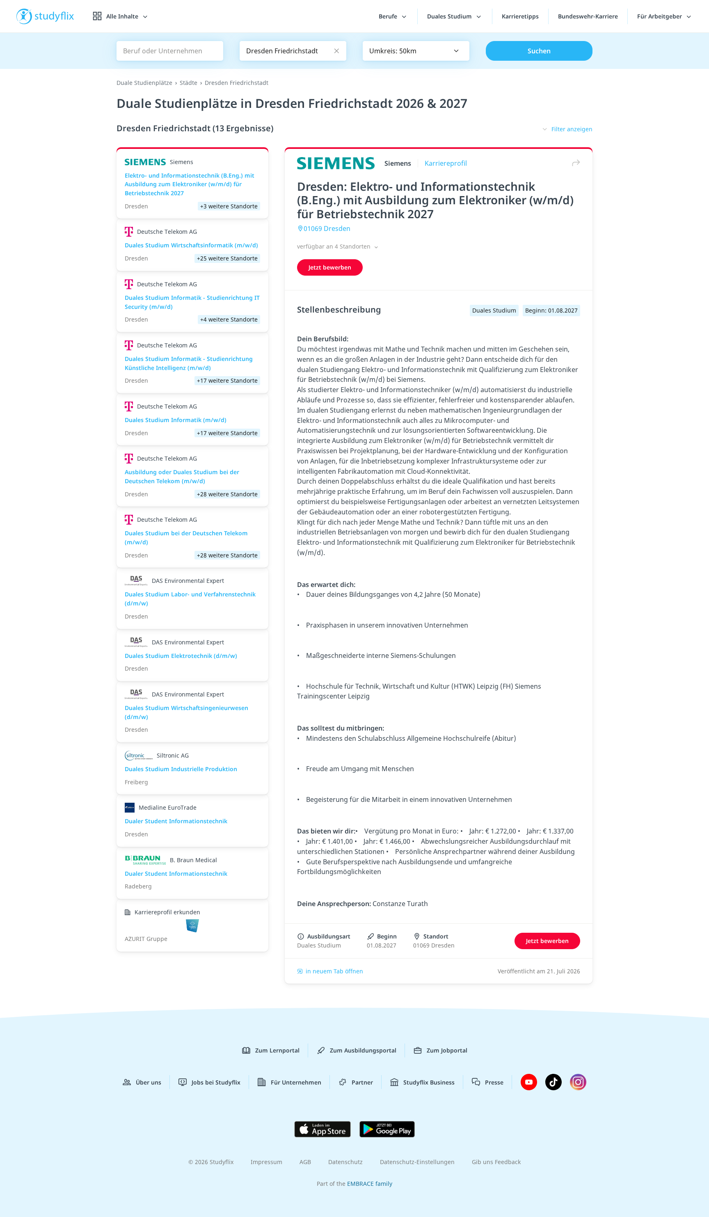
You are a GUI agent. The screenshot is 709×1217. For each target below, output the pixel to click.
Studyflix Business (429, 1082)
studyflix (54, 16)
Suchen (539, 50)
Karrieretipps (520, 16)
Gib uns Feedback (496, 1162)
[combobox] (416, 51)
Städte (188, 83)
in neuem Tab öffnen (334, 971)
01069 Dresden (327, 228)
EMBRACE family (369, 1183)
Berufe (389, 16)
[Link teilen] (574, 163)
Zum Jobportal (447, 1050)
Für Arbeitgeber (660, 16)
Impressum (266, 1162)
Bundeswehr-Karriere (588, 16)
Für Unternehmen (296, 1082)
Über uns (148, 1082)
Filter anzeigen (571, 129)
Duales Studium (450, 16)
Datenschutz (345, 1162)
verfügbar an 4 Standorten (334, 246)
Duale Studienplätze (144, 83)
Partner (362, 1082)
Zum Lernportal (277, 1050)
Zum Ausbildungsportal (363, 1050)
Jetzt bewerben (330, 267)
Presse (494, 1082)
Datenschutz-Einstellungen (417, 1162)
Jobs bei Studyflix (216, 1082)
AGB (305, 1162)
